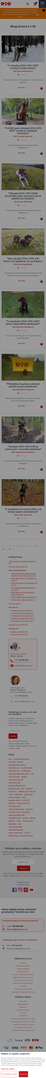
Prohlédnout (23, 53)
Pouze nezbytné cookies (9, 1074)
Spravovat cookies (7, 1069)
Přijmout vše (23, 1074)
